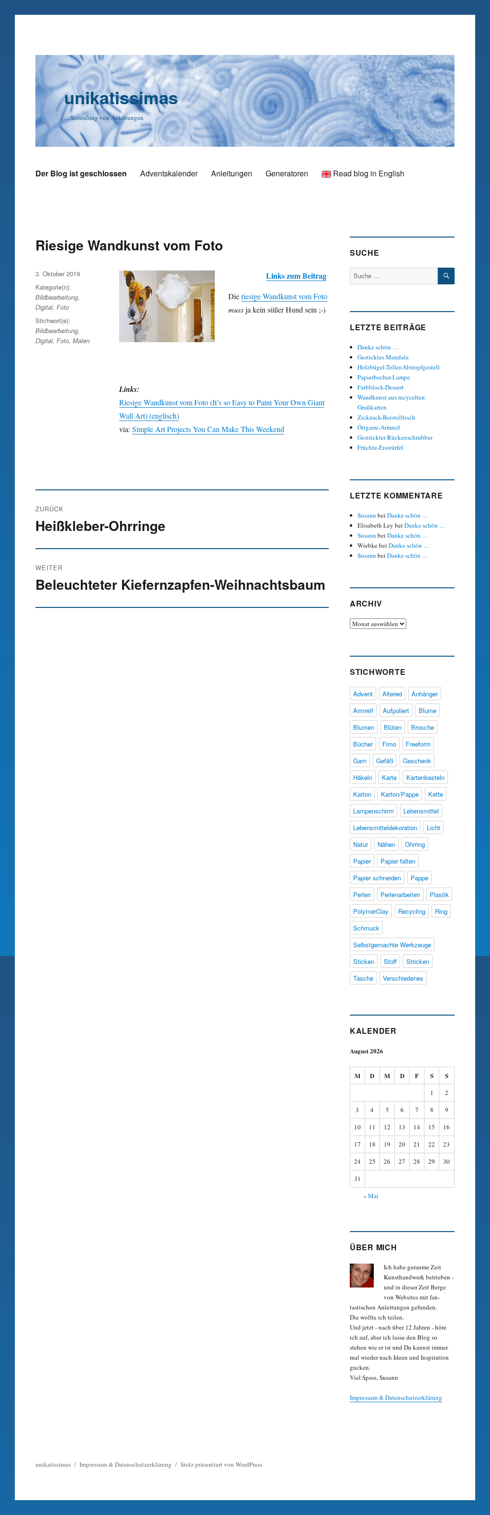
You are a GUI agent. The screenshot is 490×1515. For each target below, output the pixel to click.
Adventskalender (169, 173)
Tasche (363, 978)
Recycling (411, 911)
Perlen (362, 894)
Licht (433, 827)
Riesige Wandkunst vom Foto (129, 245)
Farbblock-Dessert (380, 387)
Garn (360, 760)
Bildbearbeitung (56, 297)
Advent (363, 693)
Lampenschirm (373, 810)
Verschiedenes (403, 978)
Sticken (363, 961)
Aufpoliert (396, 710)
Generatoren (287, 173)
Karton (362, 794)
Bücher (363, 743)
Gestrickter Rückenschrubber (395, 437)
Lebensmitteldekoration (385, 827)
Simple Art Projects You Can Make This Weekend (208, 429)
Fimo (389, 743)
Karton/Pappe (400, 794)
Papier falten (397, 861)
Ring (441, 911)
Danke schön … (378, 347)
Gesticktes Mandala (383, 357)
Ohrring (415, 844)
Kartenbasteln (425, 777)
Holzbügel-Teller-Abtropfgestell (398, 367)
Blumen (363, 727)
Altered (392, 693)
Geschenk (417, 760)
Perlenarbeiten (400, 894)
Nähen (386, 844)
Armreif (363, 710)
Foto (62, 307)
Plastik (439, 894)
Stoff (390, 961)
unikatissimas (121, 97)
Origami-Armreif (378, 427)
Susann (366, 515)
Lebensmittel (421, 810)
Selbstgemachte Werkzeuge (392, 944)
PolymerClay (371, 911)
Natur (360, 844)
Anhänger (425, 693)
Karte (389, 777)
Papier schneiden (377, 877)
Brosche (422, 727)
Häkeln (362, 777)
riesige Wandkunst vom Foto (284, 296)
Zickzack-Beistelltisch (386, 417)
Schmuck (366, 927)
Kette (435, 794)
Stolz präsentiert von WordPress (221, 1464)
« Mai (371, 1195)
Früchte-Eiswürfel (380, 447)
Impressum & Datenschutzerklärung (396, 1397)
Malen (81, 340)
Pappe (419, 877)
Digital (44, 307)
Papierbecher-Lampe (383, 377)
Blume (427, 710)
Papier (362, 861)
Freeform (418, 743)
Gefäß (384, 760)
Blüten (392, 727)
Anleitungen (231, 173)
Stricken (417, 961)
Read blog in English (367, 173)
